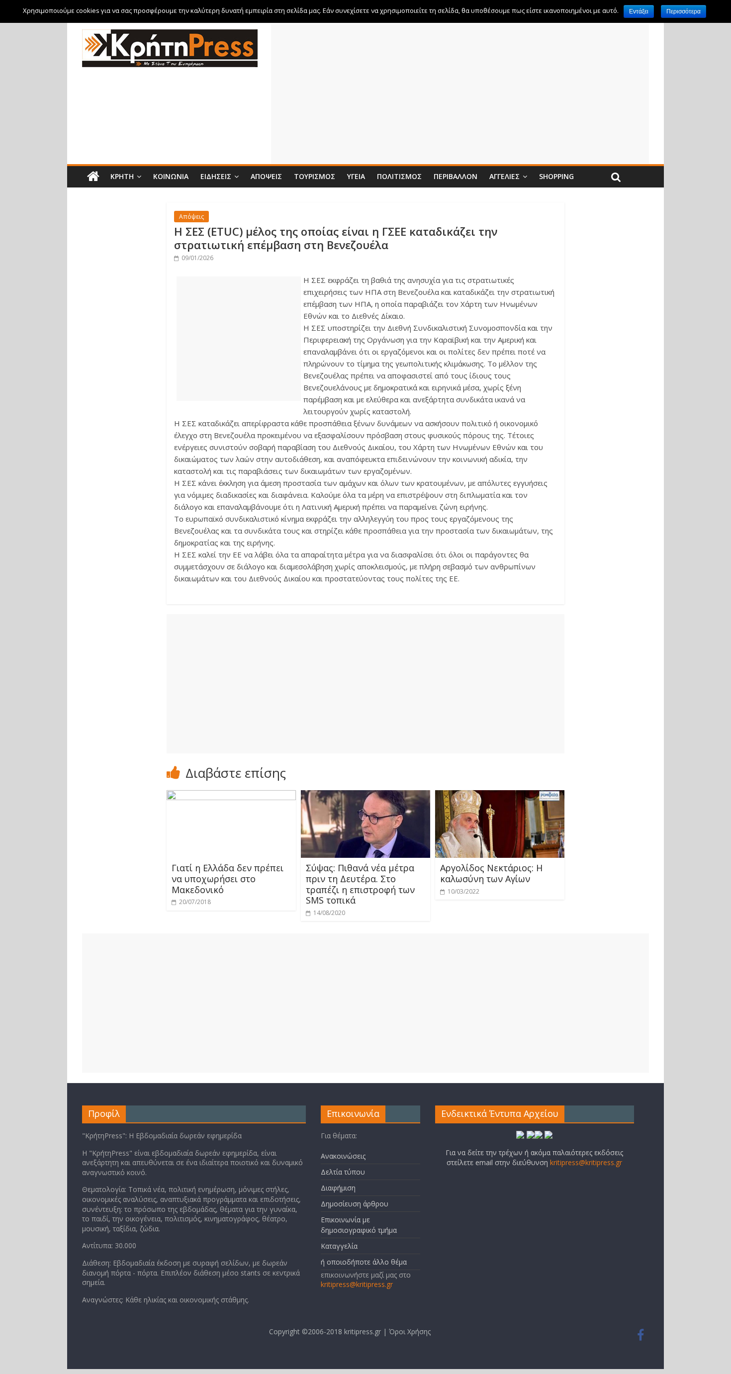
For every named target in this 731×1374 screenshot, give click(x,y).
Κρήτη (122, 176)
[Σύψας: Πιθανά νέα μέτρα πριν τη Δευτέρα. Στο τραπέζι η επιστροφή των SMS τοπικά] (365, 796)
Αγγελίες (504, 176)
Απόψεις (266, 176)
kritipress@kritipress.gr (357, 1284)
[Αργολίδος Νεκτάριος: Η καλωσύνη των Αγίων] (499, 796)
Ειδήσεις (215, 176)
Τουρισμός (314, 176)
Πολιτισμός (399, 176)
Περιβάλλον (455, 176)
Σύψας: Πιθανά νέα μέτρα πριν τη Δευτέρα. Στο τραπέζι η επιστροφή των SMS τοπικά (360, 884)
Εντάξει (638, 11)
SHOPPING (556, 176)
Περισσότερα (683, 11)
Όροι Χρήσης (410, 1331)
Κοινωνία (170, 176)
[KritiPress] (170, 35)
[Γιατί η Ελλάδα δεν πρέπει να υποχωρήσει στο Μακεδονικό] (231, 796)
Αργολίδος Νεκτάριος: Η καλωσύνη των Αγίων (491, 873)
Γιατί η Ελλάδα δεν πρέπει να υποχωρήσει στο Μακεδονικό (227, 878)
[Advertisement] (460, 94)
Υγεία (356, 176)
